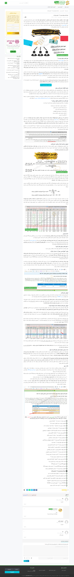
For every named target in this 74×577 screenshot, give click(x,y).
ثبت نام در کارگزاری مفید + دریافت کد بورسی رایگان (56, 435)
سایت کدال (56, 119)
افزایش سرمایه (61, 60)
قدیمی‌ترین (25, 495)
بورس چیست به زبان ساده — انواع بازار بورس (57, 421)
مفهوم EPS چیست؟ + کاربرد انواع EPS (58, 464)
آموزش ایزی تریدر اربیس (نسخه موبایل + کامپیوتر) (56, 481)
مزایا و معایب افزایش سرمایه (15, 76)
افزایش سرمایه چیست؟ (46, 85)
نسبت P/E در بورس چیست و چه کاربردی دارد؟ (57, 461)
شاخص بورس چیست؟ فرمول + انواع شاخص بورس (56, 459)
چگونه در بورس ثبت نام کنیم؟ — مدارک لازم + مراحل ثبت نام (54, 426)
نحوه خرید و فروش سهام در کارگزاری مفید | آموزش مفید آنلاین (54, 478)
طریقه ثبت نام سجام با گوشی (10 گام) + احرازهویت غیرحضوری (54, 430)
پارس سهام (66, 7)
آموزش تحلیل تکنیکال (51, 7)
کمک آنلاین (13, 51)
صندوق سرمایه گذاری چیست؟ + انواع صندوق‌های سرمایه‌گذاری (54, 440)
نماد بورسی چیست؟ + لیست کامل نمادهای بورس (56, 445)
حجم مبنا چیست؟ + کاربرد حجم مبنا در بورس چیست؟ (55, 454)
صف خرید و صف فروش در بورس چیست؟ (57, 457)
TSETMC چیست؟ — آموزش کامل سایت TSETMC (56, 483)
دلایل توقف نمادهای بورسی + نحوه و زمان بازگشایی (56, 450)
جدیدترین (30, 495)
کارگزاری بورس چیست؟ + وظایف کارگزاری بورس (56, 433)
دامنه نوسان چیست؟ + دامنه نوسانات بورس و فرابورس (55, 452)
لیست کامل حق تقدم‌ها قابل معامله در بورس (42, 98)
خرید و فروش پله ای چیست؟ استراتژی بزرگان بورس (56, 476)
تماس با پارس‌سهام (31, 571)
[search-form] (6, 3)
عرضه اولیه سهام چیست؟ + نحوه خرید (58, 442)
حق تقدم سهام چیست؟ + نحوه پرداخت (58, 471)
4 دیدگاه (53, 17)
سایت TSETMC (60, 296)
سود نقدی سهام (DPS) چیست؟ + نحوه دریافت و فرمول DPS (54, 466)
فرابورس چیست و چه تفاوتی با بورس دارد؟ (57, 423)
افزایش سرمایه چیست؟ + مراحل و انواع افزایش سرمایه (55, 469)
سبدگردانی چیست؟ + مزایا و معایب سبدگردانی (57, 438)
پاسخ (25, 504)
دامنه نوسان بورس (33, 240)
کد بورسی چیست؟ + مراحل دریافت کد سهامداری (56, 428)
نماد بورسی (40, 73)
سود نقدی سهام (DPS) (31, 370)
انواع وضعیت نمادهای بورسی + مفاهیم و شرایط (56, 447)
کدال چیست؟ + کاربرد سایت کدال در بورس (57, 485)
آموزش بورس (60, 7)
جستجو (27, 2)
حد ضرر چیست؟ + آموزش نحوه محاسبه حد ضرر (56, 473)
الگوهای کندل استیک (42, 570)
